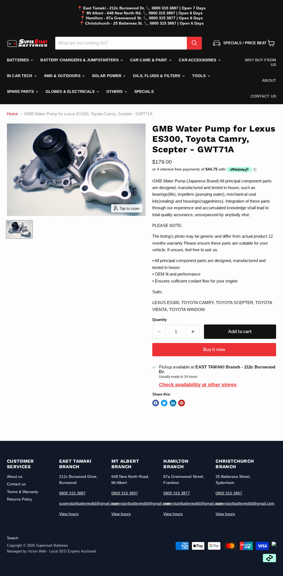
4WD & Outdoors (63, 76)
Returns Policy (19, 499)
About (269, 80)
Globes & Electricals (71, 91)
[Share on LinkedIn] (173, 403)
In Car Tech (20, 76)
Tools (199, 76)
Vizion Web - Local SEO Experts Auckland (62, 551)
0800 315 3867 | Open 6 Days (177, 23)
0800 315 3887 (72, 493)
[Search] (194, 43)
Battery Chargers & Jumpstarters (79, 60)
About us (14, 476)
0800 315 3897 (124, 493)
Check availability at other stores (198, 385)
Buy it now (214, 349)
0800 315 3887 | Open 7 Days (179, 8)
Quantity (159, 320)
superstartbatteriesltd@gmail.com (88, 503)
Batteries (18, 60)
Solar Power (107, 76)
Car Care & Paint (149, 60)
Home (12, 113)
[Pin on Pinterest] (181, 403)
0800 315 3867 (229, 493)
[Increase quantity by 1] (193, 331)
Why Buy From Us (260, 62)
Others (115, 91)
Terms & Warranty (22, 491)
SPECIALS (144, 91)
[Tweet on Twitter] (164, 403)
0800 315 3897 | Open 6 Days (176, 13)
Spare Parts (21, 91)
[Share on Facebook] (155, 403)
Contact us (263, 96)
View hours (68, 514)
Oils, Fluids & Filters (157, 76)
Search (12, 538)
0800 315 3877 (176, 493)
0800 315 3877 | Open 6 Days (176, 18)
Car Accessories (198, 60)
